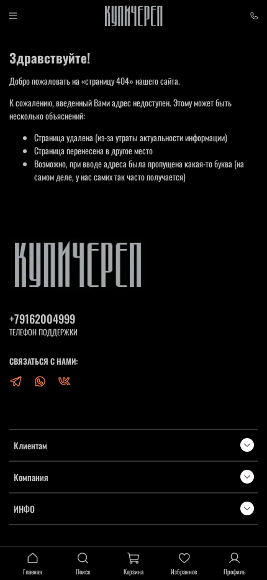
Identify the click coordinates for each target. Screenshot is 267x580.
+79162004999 (42, 318)
